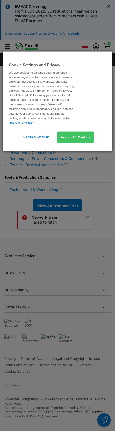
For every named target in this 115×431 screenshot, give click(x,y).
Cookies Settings (36, 136)
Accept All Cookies (75, 136)
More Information (22, 122)
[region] (57, 101)
